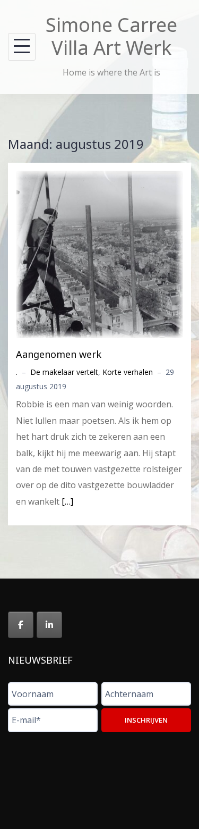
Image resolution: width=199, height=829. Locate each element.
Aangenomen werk (58, 354)
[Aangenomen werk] (99, 253)
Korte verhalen (127, 372)
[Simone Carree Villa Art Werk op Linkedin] (49, 625)
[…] (67, 501)
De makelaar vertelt (64, 372)
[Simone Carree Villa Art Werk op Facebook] (20, 625)
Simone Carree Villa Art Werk (111, 36)
